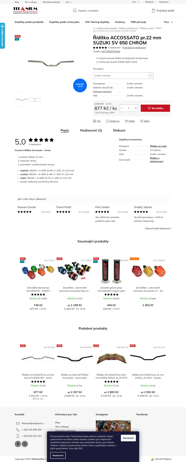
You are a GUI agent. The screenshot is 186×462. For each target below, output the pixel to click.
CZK (134, 2)
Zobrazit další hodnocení (157, 228)
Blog (17, 2)
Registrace (164, 2)
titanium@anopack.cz (33, 423)
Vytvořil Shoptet (163, 459)
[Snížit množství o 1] (122, 108)
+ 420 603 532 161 (32, 436)
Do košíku (157, 108)
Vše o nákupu (31, 2)
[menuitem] (29, 22)
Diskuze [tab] (119, 130)
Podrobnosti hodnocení (134, 47)
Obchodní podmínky (51, 2)
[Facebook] (18, 444)
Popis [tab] (65, 130)
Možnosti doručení (102, 91)
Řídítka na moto (158, 146)
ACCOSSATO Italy (111, 51)
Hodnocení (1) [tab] (91, 130)
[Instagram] (25, 444)
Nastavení (58, 455)
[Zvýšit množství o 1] (136, 108)
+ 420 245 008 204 (32, 429)
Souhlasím (128, 438)
